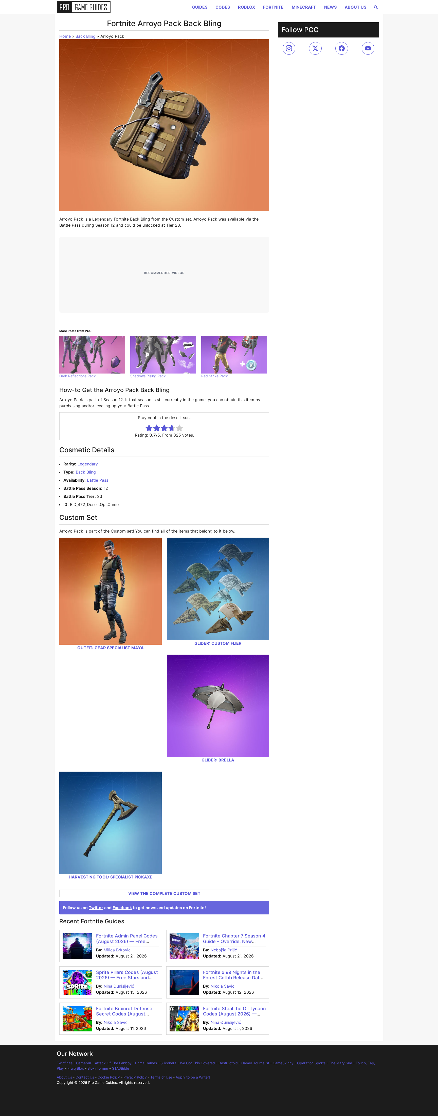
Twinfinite (64, 1063)
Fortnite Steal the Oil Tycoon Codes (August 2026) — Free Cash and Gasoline (234, 1014)
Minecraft (304, 7)
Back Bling (86, 36)
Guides (199, 7)
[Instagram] (289, 48)
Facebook (122, 907)
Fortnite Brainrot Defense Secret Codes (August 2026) (124, 1014)
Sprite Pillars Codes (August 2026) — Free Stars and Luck (127, 978)
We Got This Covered (197, 1063)
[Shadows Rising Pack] (163, 355)
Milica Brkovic (117, 949)
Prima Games (146, 1063)
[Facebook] (341, 48)
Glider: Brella (218, 759)
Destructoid (228, 1063)
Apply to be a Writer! (193, 1077)
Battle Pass (97, 480)
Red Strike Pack (214, 376)
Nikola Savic (222, 986)
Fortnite (273, 7)
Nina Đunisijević (119, 986)
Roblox (246, 7)
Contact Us (85, 1077)
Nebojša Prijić (224, 949)
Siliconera (168, 1063)
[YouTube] (368, 48)
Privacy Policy (135, 1077)
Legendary (88, 463)
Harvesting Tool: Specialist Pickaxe (110, 876)
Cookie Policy (109, 1077)
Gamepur (83, 1063)
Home (65, 36)
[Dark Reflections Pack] (92, 355)
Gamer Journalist (255, 1063)
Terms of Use (161, 1077)
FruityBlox (75, 1068)
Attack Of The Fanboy (113, 1063)
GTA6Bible (120, 1068)
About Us (355, 7)
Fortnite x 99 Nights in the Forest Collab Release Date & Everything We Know (232, 978)
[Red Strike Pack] (234, 355)
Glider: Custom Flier (218, 643)
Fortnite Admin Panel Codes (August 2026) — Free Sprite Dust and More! (127, 941)
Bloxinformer (97, 1068)
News (330, 7)
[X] (315, 48)
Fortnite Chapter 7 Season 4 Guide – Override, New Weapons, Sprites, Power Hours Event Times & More (234, 944)
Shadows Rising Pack (148, 376)
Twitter (96, 907)
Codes (222, 7)
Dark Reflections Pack (77, 376)
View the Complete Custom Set (164, 893)
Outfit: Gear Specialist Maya (110, 647)
